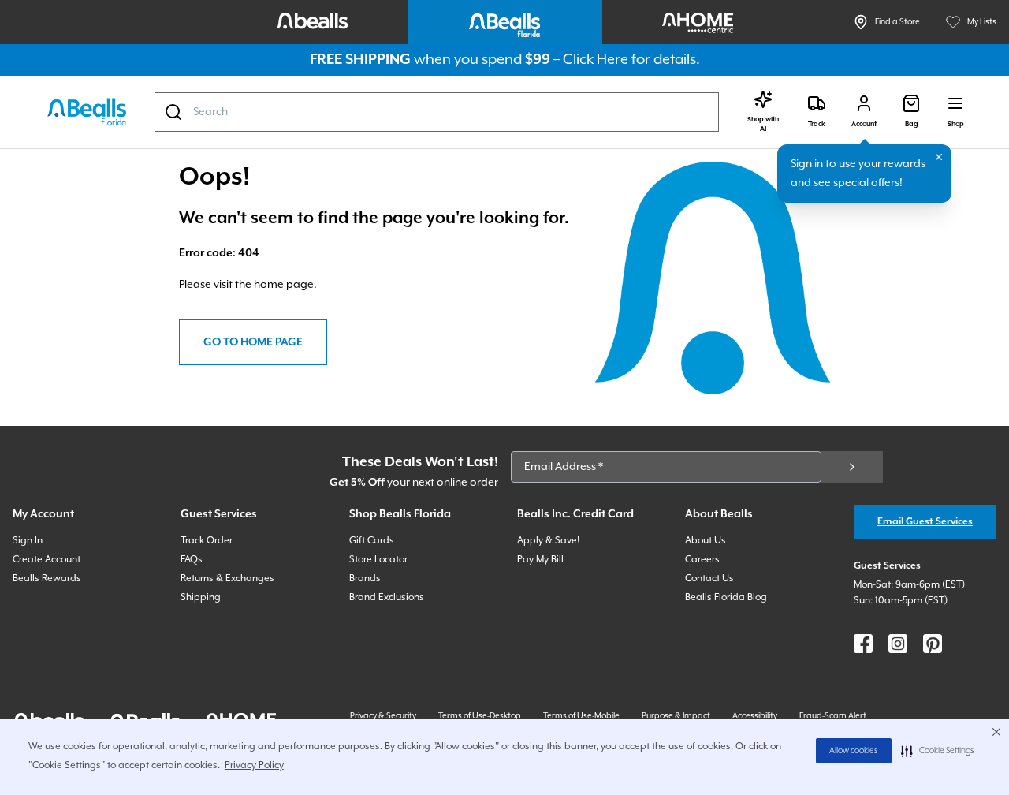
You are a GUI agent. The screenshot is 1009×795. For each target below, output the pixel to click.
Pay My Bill (540, 559)
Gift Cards (371, 541)
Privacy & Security (383, 716)
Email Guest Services (925, 522)
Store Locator (378, 559)
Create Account (46, 559)
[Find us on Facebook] (863, 643)
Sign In (28, 541)
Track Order (207, 541)
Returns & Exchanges (227, 578)
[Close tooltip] (939, 157)
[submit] (852, 467)
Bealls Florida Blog (726, 597)
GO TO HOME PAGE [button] (253, 342)
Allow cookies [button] (853, 751)
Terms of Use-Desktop (479, 716)
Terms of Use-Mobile (581, 716)
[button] (937, 750)
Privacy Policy (254, 765)
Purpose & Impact (676, 716)
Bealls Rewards (47, 578)
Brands (365, 578)
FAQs (192, 559)
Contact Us (709, 578)
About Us (705, 541)
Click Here (595, 59)
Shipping (201, 597)
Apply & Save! (548, 541)
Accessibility (754, 716)
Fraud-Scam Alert (832, 716)
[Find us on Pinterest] (932, 643)
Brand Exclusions (386, 597)
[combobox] (437, 112)
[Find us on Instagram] (897, 643)
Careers (702, 559)
